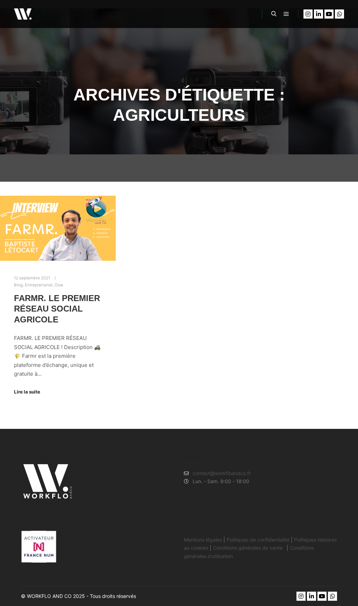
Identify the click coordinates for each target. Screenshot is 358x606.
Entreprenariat (38, 285)
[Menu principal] (286, 14)
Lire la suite (27, 392)
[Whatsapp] (339, 14)
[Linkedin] (318, 14)
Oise (59, 285)
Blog (18, 285)
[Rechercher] (273, 14)
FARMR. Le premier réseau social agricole (57, 309)
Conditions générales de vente (248, 548)
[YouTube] (329, 14)
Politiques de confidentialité (258, 540)
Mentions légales (203, 540)
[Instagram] (308, 14)
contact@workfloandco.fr (222, 473)
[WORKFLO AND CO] (22, 14)
